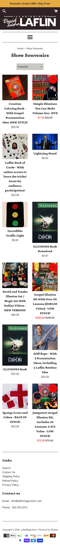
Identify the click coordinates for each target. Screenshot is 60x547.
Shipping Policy (11, 476)
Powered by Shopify (48, 530)
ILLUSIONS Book (15, 369)
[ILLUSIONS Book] (15, 345)
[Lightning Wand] (45, 142)
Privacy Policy (10, 484)
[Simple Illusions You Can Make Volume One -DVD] (45, 87)
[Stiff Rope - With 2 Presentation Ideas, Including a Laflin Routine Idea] (45, 337)
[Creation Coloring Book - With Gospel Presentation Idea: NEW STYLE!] (15, 87)
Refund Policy (10, 480)
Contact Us (8, 472)
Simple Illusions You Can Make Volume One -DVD (45, 108)
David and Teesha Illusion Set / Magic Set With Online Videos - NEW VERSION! (15, 301)
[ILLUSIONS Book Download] (45, 222)
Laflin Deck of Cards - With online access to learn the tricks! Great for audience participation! (15, 176)
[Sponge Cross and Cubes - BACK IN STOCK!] (15, 396)
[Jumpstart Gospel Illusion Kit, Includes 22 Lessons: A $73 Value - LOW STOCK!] (45, 396)
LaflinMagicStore (29, 530)
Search (6, 468)
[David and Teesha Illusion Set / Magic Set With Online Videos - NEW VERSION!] (15, 275)
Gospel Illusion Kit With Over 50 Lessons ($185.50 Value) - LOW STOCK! (45, 304)
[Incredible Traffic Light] (15, 214)
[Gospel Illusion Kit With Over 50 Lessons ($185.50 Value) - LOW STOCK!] (45, 277)
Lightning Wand (45, 153)
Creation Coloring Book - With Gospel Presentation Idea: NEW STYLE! (15, 113)
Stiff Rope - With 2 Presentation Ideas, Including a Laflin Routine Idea (45, 363)
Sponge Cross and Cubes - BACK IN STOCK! (15, 417)
